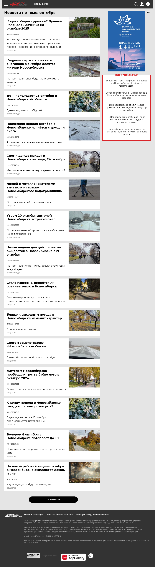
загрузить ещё (53, 500)
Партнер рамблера (50, 556)
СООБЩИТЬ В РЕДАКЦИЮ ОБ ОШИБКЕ (92, 515)
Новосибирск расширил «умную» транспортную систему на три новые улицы (126, 132)
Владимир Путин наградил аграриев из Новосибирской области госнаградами (126, 83)
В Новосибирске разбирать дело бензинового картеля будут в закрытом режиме (126, 120)
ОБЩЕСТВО (11, 50)
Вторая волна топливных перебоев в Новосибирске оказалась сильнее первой (126, 95)
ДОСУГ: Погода (13, 114)
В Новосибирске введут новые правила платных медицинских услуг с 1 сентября (126, 107)
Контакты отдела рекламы (60, 515)
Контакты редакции (33, 515)
